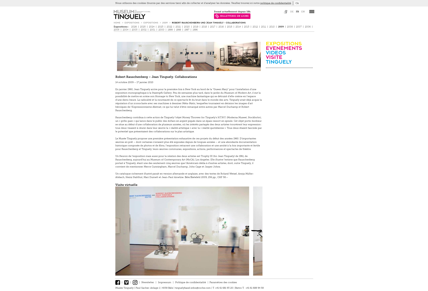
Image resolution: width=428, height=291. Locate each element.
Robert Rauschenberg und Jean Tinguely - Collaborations (209, 22)
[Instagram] (135, 282)
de (292, 11)
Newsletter (147, 282)
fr (297, 11)
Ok (297, 3)
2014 (238, 26)
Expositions (132, 22)
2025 (143, 26)
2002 (143, 29)
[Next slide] (257, 231)
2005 (116, 29)
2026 (134, 26)
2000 (161, 29)
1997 (186, 29)
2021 (178, 26)
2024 (151, 26)
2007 (299, 26)
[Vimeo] (126, 282)
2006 (308, 26)
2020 (187, 26)
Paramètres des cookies (223, 282)
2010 (272, 26)
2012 (255, 26)
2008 (290, 26)
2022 (169, 26)
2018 (204, 26)
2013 (246, 26)
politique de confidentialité (275, 3)
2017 (212, 26)
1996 (195, 29)
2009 (165, 22)
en (303, 11)
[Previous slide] (121, 231)
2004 (125, 29)
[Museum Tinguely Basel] (132, 18)
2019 (195, 26)
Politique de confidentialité (190, 282)
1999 (170, 29)
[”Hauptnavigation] (311, 11)
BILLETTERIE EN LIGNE (234, 16)
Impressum (164, 282)
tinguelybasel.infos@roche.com (193, 287)
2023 (160, 26)
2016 (221, 26)
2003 (134, 29)
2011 (263, 26)
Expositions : (121, 26)
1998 (178, 29)
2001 (152, 29)
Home (117, 22)
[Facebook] (117, 282)
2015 (229, 26)
